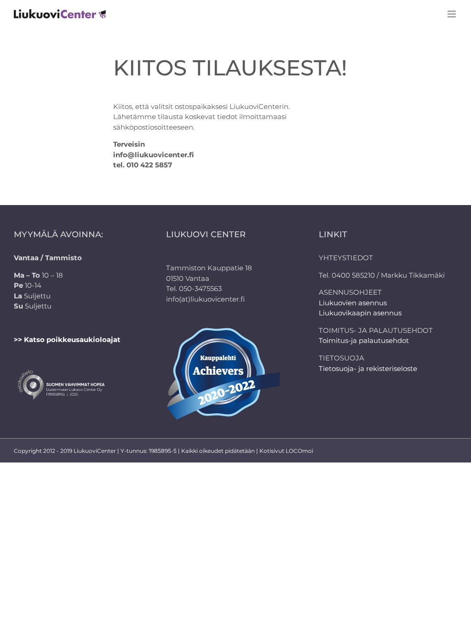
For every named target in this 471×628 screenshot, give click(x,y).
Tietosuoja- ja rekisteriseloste (368, 368)
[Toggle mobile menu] (452, 14)
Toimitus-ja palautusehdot (364, 340)
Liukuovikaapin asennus (360, 312)
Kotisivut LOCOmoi (286, 450)
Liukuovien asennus (353, 302)
